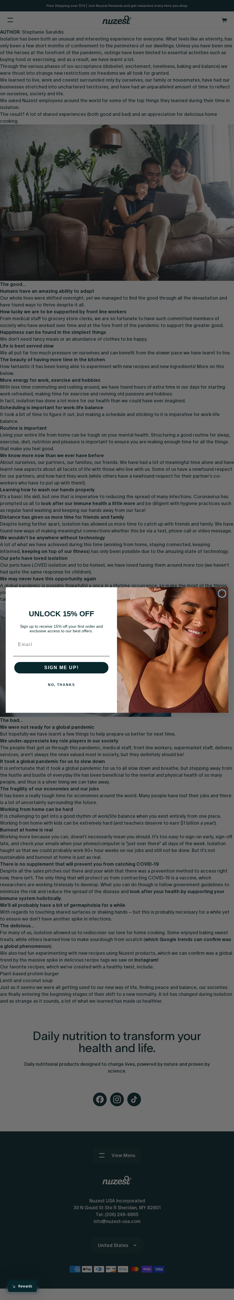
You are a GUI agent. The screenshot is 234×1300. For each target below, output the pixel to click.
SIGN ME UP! (61, 667)
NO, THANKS (61, 685)
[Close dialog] (222, 593)
